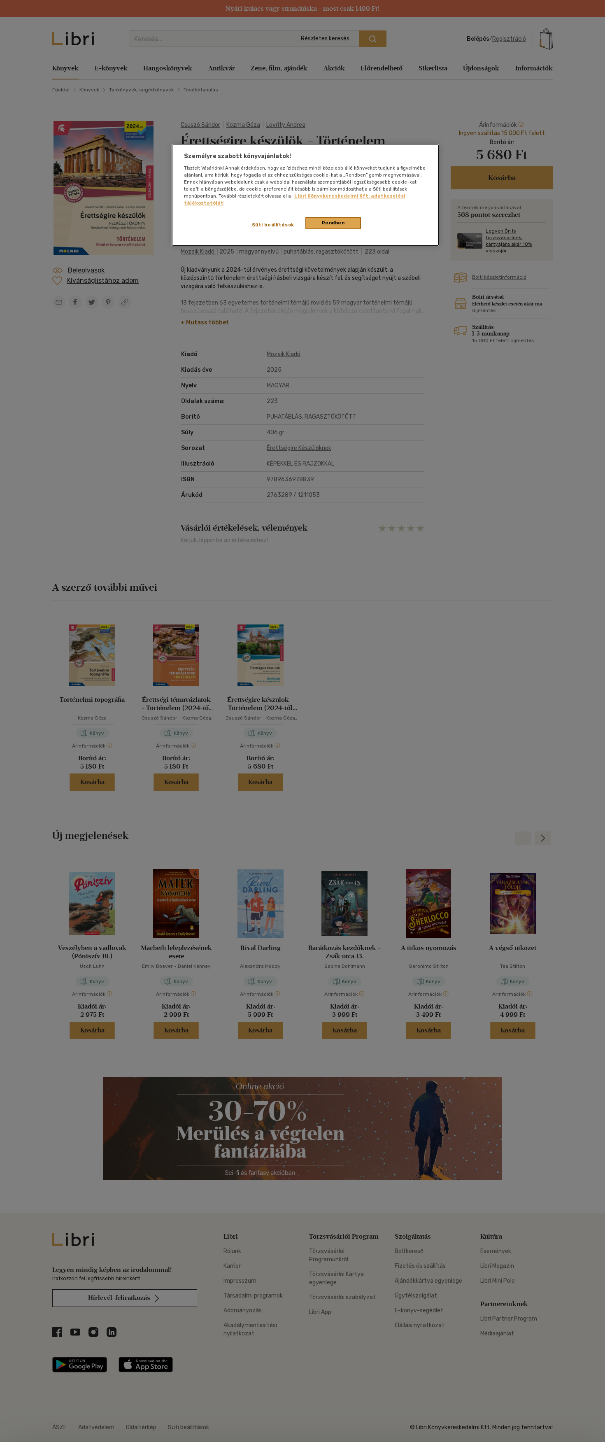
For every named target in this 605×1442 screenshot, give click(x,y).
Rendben (333, 223)
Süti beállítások (273, 225)
